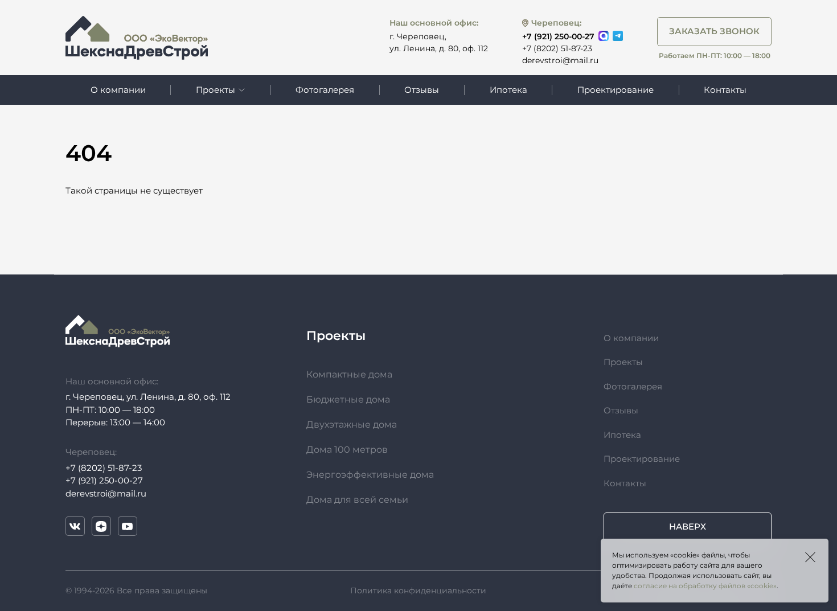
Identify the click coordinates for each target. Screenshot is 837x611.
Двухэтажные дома (351, 424)
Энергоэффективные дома (370, 474)
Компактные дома (349, 374)
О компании (118, 90)
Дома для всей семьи (357, 499)
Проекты (623, 361)
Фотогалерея (325, 90)
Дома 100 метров (347, 449)
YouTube (127, 526)
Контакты (725, 90)
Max (603, 36)
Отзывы (421, 90)
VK (75, 526)
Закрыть (810, 557)
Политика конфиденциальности (418, 590)
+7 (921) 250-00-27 (558, 36)
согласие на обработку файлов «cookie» (705, 585)
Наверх (687, 526)
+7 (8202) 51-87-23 (557, 48)
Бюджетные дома (348, 399)
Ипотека (508, 90)
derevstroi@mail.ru (560, 60)
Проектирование (615, 90)
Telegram (618, 36)
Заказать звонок (714, 31)
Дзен (101, 526)
